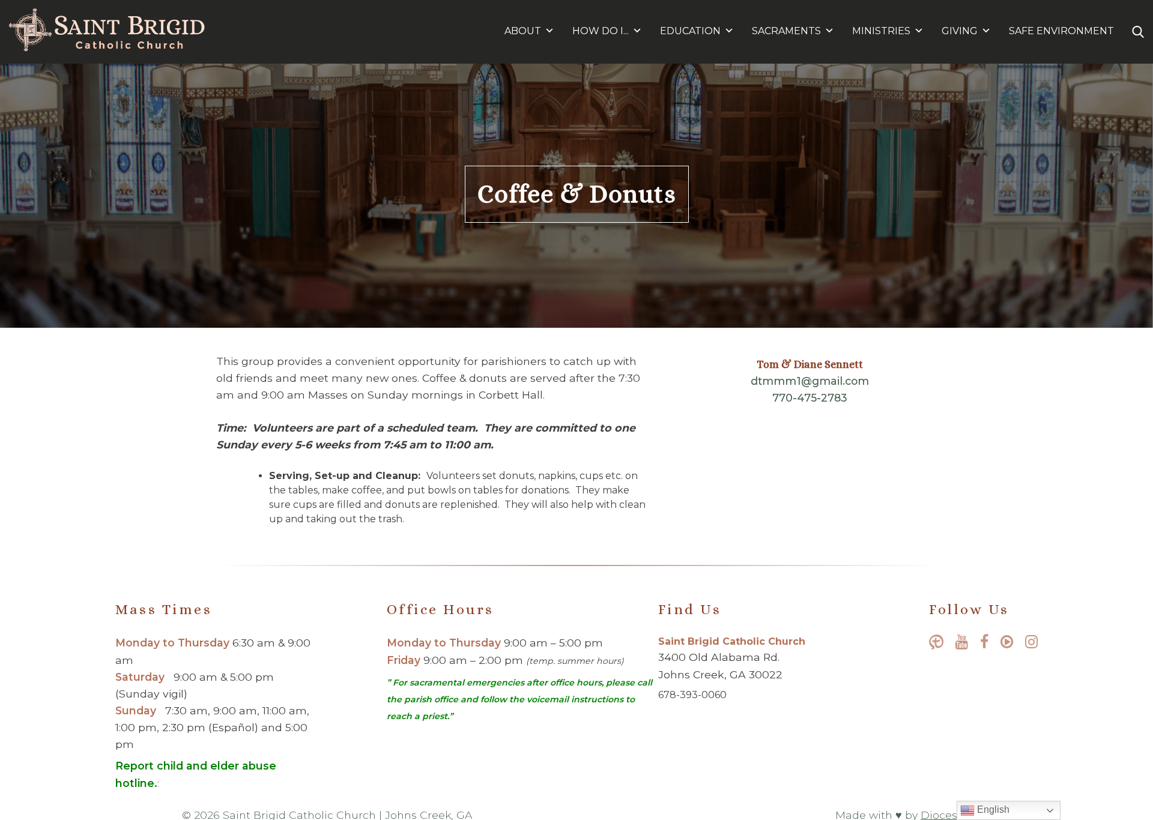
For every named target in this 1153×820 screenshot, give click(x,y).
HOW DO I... (600, 31)
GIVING (960, 31)
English (992, 809)
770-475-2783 (809, 397)
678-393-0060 (692, 695)
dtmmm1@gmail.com (810, 381)
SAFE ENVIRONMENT (1061, 31)
